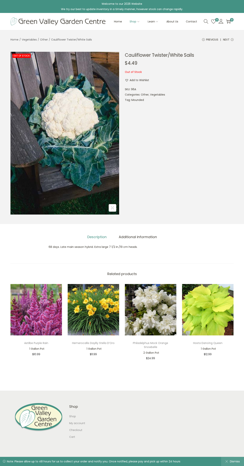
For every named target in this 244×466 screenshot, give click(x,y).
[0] (213, 21)
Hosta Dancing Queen (207, 343)
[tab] (97, 237)
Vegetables (29, 39)
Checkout (75, 430)
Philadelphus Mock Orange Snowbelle (150, 345)
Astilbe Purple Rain (36, 343)
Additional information (138, 237)
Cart (72, 437)
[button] (137, 80)
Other (44, 39)
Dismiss (235, 461)
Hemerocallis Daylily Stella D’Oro (93, 343)
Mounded (137, 100)
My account (77, 423)
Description (97, 237)
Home (14, 39)
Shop (72, 416)
